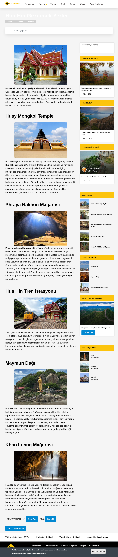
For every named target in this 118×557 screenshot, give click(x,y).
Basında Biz (94, 546)
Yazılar (42, 4)
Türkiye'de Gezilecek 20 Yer (17, 537)
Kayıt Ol (50, 519)
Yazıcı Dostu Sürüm (16, 528)
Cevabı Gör (88, 333)
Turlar (72, 4)
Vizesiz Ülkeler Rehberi (69, 537)
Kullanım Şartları (51, 546)
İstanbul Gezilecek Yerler (97, 537)
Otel (63, 4)
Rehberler (29, 4)
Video (53, 4)
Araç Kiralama (96, 4)
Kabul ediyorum (98, 551)
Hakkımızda (36, 546)
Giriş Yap (32, 519)
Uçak (82, 4)
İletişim (83, 546)
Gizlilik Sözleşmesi (69, 546)
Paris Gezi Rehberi (44, 537)
